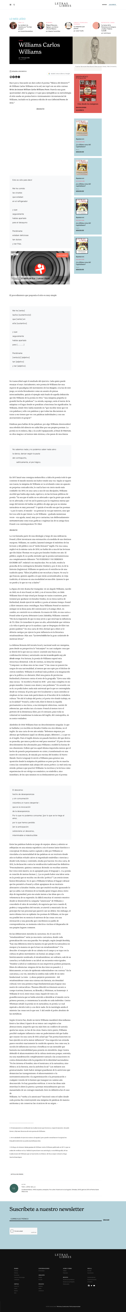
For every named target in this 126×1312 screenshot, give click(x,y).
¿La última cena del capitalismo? (83, 146)
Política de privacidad (74, 1306)
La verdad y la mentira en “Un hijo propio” (25, 27)
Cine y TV (21, 22)
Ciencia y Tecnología (81, 22)
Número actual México (68, 1279)
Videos (112, 22)
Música (16, 1290)
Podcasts (65, 1273)
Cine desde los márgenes (88, 104)
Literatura (16, 1279)
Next (99, 93)
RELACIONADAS (34, 1198)
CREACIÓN (42, 1275)
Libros (21, 40)
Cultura (16, 1270)
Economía (49, 22)
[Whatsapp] (19, 77)
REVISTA (65, 1277)
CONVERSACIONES (44, 1268)
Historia (41, 1286)
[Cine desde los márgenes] (88, 91)
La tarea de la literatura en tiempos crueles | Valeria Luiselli (108, 28)
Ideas (40, 1288)
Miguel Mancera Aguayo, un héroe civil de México (52, 27)
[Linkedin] (16, 77)
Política (16, 1273)
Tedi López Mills (28, 1187)
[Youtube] (94, 1285)
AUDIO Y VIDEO (67, 1268)
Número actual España (68, 1282)
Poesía (40, 1277)
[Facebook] (11, 77)
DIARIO (16, 1268)
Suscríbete (80, 110)
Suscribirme (90, 1273)
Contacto (89, 1282)
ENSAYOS (41, 1284)
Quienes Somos (91, 1277)
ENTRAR (104, 4)
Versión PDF (80, 152)
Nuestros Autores (91, 1279)
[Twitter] (13, 77)
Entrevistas (105, 22)
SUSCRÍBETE (112, 4)
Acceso (89, 1270)
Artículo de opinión (17, 1174)
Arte (15, 1293)
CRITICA (16, 1284)
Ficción (40, 1279)
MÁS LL (89, 1268)
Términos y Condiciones (63, 1306)
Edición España (81, 107)
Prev (76, 93)
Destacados (66, 1284)
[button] (10, 4)
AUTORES (88, 1198)
